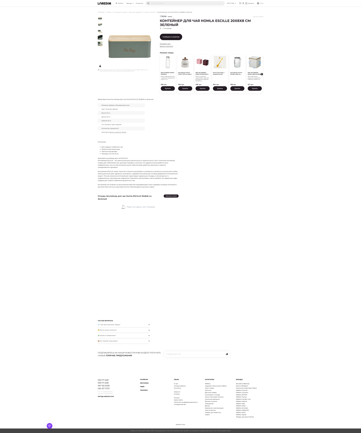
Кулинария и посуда (120, 12)
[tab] (123, 324)
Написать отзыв (171, 196)
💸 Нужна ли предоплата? (107, 335)
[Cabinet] (243, 3)
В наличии (139, 3)
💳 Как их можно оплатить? (107, 330)
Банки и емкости (150, 12)
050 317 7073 (104, 388)
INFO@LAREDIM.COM (106, 396)
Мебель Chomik (241, 390)
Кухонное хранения (212, 399)
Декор (207, 406)
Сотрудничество (180, 404)
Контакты (177, 388)
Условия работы (180, 386)
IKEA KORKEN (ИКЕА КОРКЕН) (167, 73)
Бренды (129, 3)
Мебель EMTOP (241, 395)
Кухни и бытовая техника (214, 397)
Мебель (207, 384)
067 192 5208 (104, 386)
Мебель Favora (241, 397)
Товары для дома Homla (245, 417)
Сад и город (209, 388)
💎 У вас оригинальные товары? (109, 325)
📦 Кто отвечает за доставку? (108, 341)
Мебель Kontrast (242, 408)
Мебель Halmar (241, 401)
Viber (142, 386)
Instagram (144, 383)
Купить (168, 88)
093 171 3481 (230, 3)
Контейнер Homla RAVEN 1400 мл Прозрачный (236, 73)
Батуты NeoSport (242, 386)
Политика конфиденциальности (186, 402)
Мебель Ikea (240, 403)
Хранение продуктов (135, 12)
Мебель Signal (241, 414)
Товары (109, 12)
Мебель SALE (241, 412)
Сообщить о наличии (171, 37)
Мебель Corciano (242, 392)
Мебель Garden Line (243, 399)
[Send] (227, 354)
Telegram (144, 390)
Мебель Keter (241, 406)
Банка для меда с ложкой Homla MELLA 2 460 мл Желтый (218, 73)
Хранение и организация (214, 408)
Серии (207, 414)
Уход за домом (210, 410)
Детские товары (211, 392)
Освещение (209, 403)
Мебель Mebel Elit (242, 410)
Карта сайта (178, 400)
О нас (176, 384)
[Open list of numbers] (235, 3)
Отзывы (177, 394)
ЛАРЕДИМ (101, 12)
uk (260, 3)
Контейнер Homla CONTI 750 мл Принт (185, 73)
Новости (177, 392)
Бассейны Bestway (243, 384)
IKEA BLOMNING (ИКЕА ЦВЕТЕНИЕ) (254, 73)
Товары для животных (213, 412)
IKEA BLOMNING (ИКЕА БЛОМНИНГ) (202, 73)
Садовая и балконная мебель (216, 386)
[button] (259, 63)
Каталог (120, 3)
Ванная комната (211, 401)
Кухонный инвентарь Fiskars (246, 388)
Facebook (144, 379)
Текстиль (208, 390)
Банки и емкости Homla (118, 132)
